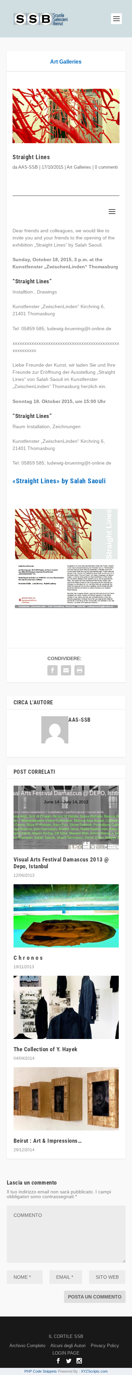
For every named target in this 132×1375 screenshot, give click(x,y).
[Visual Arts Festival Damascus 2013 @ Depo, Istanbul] (66, 817)
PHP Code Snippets (40, 1371)
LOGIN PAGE (66, 1353)
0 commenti (106, 167)
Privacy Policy (105, 1345)
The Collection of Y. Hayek (46, 1049)
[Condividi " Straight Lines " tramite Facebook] (52, 670)
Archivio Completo (27, 1345)
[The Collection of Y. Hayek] (66, 1007)
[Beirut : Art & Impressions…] (66, 1099)
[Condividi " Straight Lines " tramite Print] (79, 670)
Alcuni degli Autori (68, 1345)
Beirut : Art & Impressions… (48, 1140)
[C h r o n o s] (66, 916)
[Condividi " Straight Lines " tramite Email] (66, 670)
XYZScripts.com (94, 1371)
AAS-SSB (28, 167)
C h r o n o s (28, 957)
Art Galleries (66, 62)
